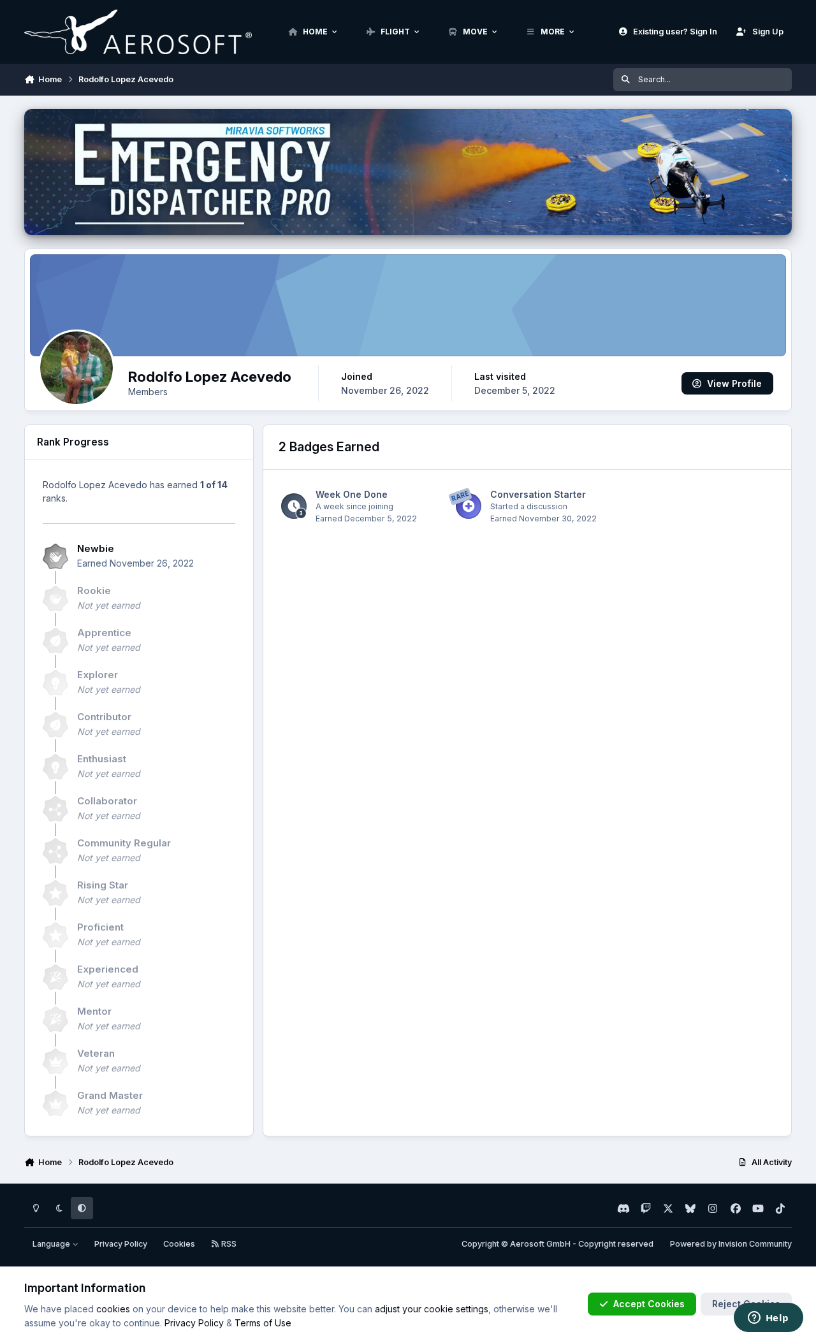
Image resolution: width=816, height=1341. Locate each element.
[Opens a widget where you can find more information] (768, 1319)
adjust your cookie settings (431, 1308)
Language (52, 1244)
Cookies (179, 1244)
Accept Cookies (649, 1303)
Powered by (731, 1244)
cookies (113, 1308)
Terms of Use (263, 1322)
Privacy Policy (120, 1244)
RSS (228, 1244)
